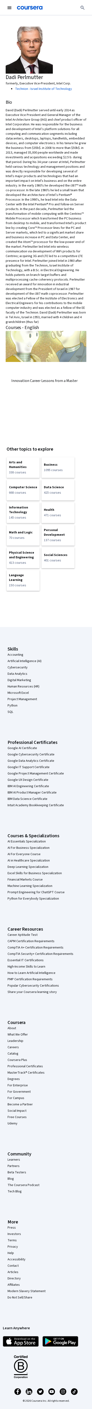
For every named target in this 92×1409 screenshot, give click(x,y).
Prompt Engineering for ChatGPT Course (36, 892)
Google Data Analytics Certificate (31, 760)
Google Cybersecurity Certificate (31, 754)
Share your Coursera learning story (32, 992)
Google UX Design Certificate (28, 780)
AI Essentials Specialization (27, 841)
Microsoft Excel (18, 693)
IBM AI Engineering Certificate (28, 786)
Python (12, 705)
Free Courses (17, 1117)
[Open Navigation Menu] (9, 7)
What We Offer (18, 1034)
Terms (12, 1240)
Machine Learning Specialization (30, 886)
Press (12, 1227)
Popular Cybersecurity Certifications (33, 985)
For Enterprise (18, 1085)
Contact (13, 1265)
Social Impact (17, 1110)
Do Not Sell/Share (20, 1297)
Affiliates (14, 1284)
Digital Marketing (19, 680)
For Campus (16, 1098)
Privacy (13, 1246)
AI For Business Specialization (29, 847)
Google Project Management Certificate (36, 773)
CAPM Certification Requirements (31, 941)
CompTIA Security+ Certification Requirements (40, 954)
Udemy (12, 1123)
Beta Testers (17, 1172)
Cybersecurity (18, 667)
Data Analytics (17, 673)
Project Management (22, 699)
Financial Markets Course (25, 879)
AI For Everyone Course (24, 854)
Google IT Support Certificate (29, 767)
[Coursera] (29, 8)
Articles (13, 1272)
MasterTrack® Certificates (26, 1072)
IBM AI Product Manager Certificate (32, 792)
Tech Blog (15, 1191)
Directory (14, 1278)
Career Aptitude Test (23, 935)
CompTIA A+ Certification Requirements (35, 947)
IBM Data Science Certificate (27, 799)
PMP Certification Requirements (30, 979)
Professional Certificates (25, 1066)
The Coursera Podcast (23, 1185)
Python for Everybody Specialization (33, 898)
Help (11, 1253)
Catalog (13, 1053)
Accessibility (16, 1259)
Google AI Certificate (22, 748)
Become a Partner (20, 1104)
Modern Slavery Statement (27, 1291)
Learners (14, 1159)
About (12, 1028)
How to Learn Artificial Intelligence (31, 973)
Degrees (14, 1079)
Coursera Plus (17, 1060)
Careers (13, 1047)
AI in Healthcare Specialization (29, 860)
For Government (19, 1091)
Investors (14, 1234)
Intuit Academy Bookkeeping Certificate (36, 805)
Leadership (15, 1041)
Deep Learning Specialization (28, 867)
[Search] (82, 7)
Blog (11, 1178)
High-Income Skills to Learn (26, 966)
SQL (10, 712)
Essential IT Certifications (26, 960)
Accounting (15, 654)
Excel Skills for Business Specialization (35, 873)
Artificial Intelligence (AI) (25, 661)
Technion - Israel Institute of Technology (43, 89)
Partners (14, 1166)
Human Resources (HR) (23, 686)
